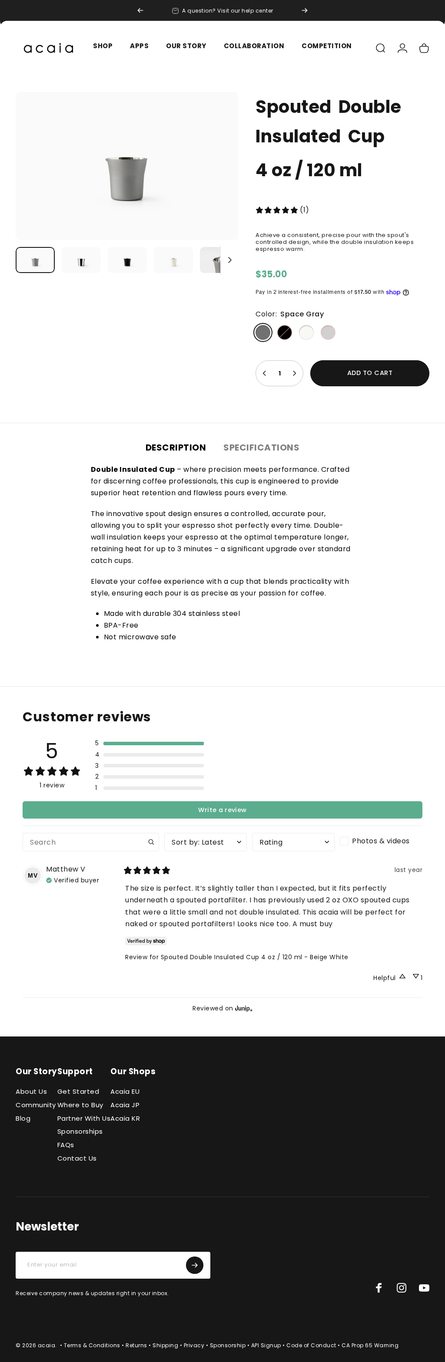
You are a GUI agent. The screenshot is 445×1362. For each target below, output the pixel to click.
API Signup (266, 1345)
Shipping (165, 1345)
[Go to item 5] (219, 260)
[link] (282, 210)
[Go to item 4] (173, 260)
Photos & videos (381, 841)
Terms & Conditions (92, 1345)
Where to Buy (80, 1105)
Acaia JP (124, 1105)
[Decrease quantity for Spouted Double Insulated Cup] (265, 373)
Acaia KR (125, 1119)
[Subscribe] (194, 1265)
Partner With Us (84, 1119)
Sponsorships (80, 1132)
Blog (23, 1119)
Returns (136, 1345)
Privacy (194, 1345)
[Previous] (140, 10)
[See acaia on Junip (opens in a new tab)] (243, 1008)
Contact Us (77, 1159)
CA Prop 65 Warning (370, 1345)
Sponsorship (228, 1345)
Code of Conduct (311, 1345)
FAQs (65, 1145)
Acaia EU (124, 1092)
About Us (31, 1092)
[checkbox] (381, 841)
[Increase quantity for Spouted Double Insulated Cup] (294, 373)
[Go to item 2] (127, 260)
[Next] (304, 10)
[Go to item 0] (35, 260)
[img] (72, 880)
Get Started (78, 1092)
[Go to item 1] (81, 260)
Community (36, 1105)
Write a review (222, 810)
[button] (149, 743)
